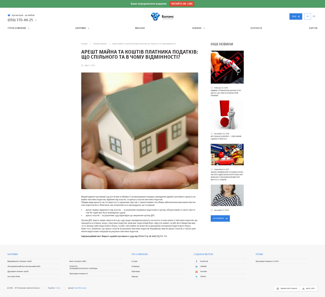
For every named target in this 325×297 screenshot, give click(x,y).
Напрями (80, 28)
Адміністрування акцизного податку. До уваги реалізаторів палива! (226, 93)
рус (314, 16)
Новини (196, 28)
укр (307, 16)
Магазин (140, 28)
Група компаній (17, 28)
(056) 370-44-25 (20, 20)
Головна (84, 44)
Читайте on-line (182, 4)
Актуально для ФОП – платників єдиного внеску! (226, 137)
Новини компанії (100, 44)
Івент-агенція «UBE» (77, 261)
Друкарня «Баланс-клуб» (18, 271)
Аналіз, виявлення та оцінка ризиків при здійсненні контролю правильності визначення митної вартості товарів (227, 176)
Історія (134, 261)
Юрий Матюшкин (80, 288)
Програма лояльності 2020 (267, 261)
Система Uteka (13, 276)
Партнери (136, 271)
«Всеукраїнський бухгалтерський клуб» (23, 266)
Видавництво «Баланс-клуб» (19, 261)
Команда (135, 266)
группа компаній (162, 16)
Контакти (256, 28)
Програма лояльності (78, 274)
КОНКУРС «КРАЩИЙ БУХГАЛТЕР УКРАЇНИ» (83, 267)
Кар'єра (313, 28)
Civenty (57, 288)
